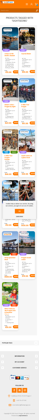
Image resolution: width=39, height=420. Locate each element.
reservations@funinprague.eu (21, 405)
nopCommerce (23, 415)
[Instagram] (24, 390)
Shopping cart (36, 4)
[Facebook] (14, 390)
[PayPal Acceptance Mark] (19, 377)
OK (20, 211)
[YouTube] (19, 390)
